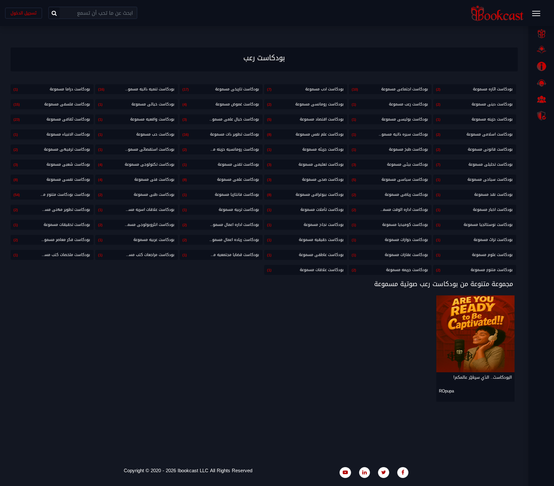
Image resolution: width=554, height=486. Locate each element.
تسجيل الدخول (24, 13)
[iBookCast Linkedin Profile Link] (364, 472)
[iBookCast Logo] (497, 13)
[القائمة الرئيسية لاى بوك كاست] (539, 15)
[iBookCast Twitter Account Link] (383, 472)
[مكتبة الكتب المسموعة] (541, 50)
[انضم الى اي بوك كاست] (541, 99)
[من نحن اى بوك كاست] (541, 66)
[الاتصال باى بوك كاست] (541, 83)
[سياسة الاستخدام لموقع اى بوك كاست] (541, 116)
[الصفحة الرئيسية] (541, 34)
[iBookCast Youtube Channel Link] (345, 472)
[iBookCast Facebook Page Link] (402, 472)
